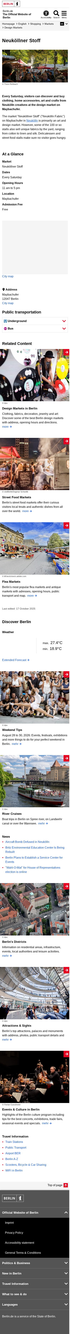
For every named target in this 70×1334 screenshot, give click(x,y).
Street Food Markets (16, 497)
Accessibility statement (19, 1242)
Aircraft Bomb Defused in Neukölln (27, 841)
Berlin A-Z (11, 1159)
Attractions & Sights (16, 1025)
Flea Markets (11, 581)
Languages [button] (10, 1304)
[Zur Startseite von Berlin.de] (13, 1200)
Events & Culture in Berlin (20, 1109)
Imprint (9, 1222)
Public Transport (15, 1147)
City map (7, 276)
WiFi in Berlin (14, 1170)
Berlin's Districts (14, 942)
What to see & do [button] (14, 1294)
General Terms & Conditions (23, 1252)
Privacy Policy (14, 1232)
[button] (64, 24)
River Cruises (12, 813)
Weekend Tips (12, 730)
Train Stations (14, 1141)
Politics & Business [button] (16, 1263)
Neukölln (32, 120)
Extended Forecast (14, 660)
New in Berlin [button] (11, 1273)
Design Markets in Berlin (19, 408)
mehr (15, 743)
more (5, 426)
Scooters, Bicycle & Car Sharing (25, 1164)
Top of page (55, 1185)
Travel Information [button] (15, 1284)
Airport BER (13, 1153)
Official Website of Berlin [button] (20, 1212)
